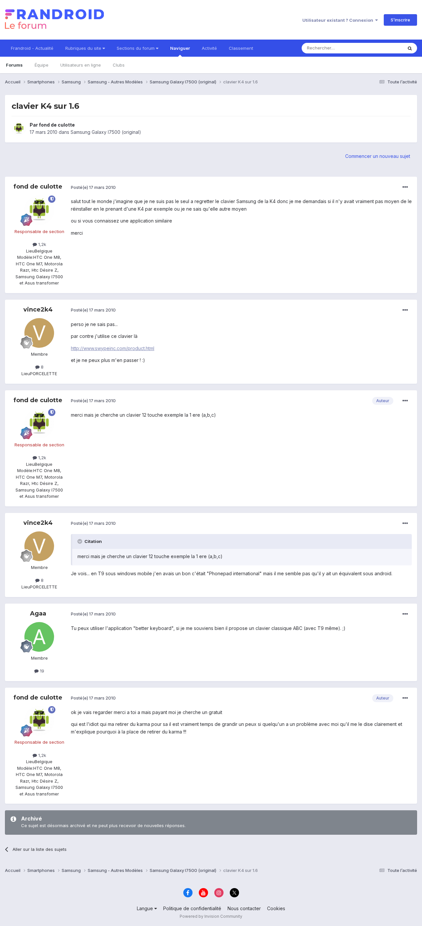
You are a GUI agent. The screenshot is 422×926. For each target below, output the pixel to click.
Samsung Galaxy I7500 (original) (106, 132)
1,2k (41, 244)
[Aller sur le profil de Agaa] (39, 637)
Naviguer (180, 48)
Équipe (41, 65)
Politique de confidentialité (192, 908)
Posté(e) (93, 187)
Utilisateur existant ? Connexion (338, 20)
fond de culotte (57, 125)
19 (41, 670)
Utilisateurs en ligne (80, 65)
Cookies (276, 908)
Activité (209, 48)
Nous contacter (244, 908)
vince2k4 (38, 309)
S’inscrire (400, 19)
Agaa (38, 613)
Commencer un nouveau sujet (377, 156)
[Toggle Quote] (80, 541)
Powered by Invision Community (211, 916)
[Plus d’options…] (405, 187)
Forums (14, 65)
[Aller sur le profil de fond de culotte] (19, 128)
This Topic (383, 47)
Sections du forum (136, 48)
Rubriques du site (84, 48)
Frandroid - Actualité (32, 48)
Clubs (119, 65)
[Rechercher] (410, 48)
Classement (241, 48)
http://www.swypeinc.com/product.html (112, 348)
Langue (145, 908)
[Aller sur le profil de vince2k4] (39, 333)
